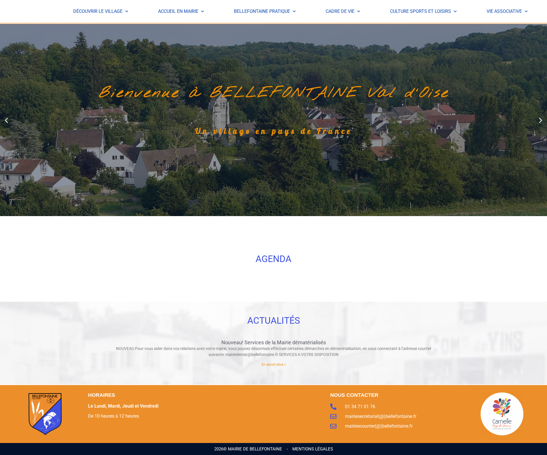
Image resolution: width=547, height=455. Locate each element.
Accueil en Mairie (178, 11)
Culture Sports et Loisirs (420, 11)
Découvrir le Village (98, 11)
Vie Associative (504, 11)
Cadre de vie (340, 11)
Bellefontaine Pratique (262, 11)
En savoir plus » (274, 365)
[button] (6, 120)
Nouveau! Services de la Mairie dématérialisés (273, 342)
